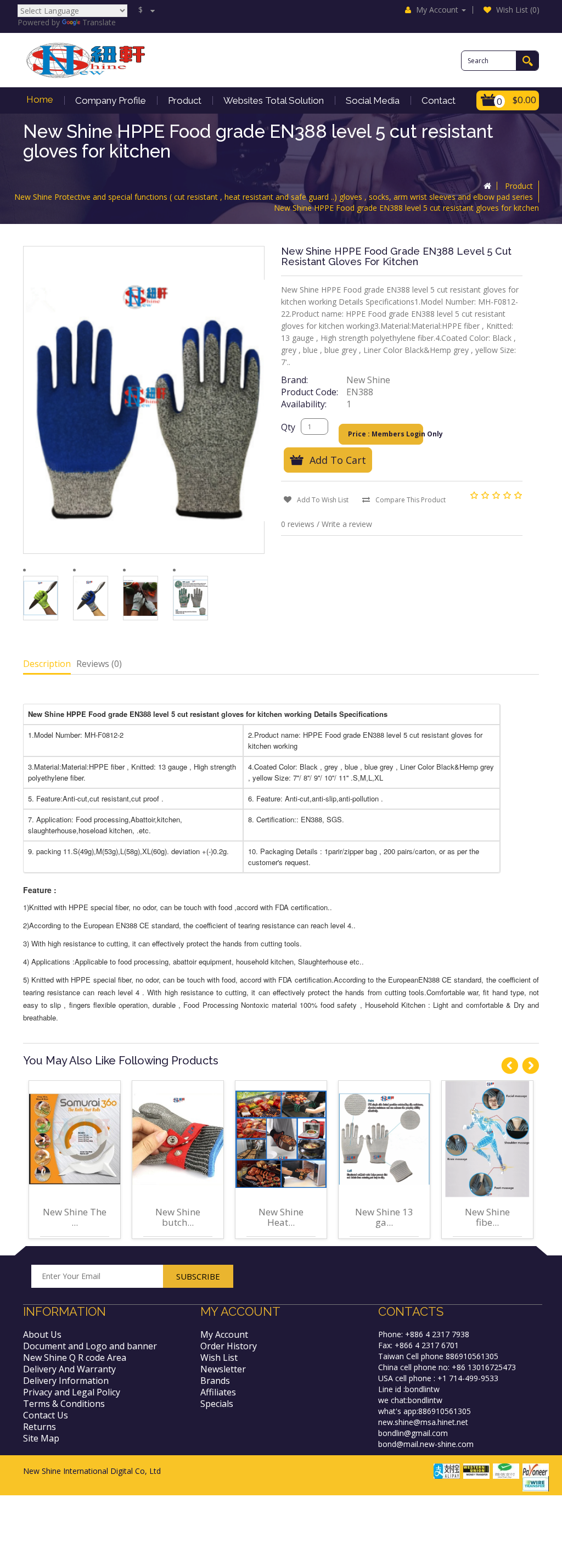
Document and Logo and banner (90, 1346)
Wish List (219, 1357)
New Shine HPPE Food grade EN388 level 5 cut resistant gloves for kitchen (406, 208)
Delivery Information (66, 1381)
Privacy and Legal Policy (71, 1392)
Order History (228, 1346)
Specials (216, 1404)
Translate (99, 22)
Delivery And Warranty (69, 1369)
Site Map (41, 1438)
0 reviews (297, 524)
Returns (39, 1427)
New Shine (368, 380)
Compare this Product (410, 499)
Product (184, 100)
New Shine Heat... (281, 1217)
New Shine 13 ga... (384, 1217)
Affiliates (218, 1392)
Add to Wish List (323, 499)
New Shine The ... (74, 1217)
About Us (42, 1334)
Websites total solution (273, 100)
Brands (215, 1381)
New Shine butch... (177, 1217)
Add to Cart (338, 460)
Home (39, 99)
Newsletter (223, 1369)
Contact (439, 100)
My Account (224, 1334)
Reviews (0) (99, 664)
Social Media (373, 100)
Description (47, 664)
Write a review (347, 524)
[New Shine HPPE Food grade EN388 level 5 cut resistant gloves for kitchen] (40, 598)
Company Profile (110, 100)
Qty (288, 427)
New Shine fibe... (487, 1217)
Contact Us (45, 1415)
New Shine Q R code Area (74, 1357)
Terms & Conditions (64, 1404)
